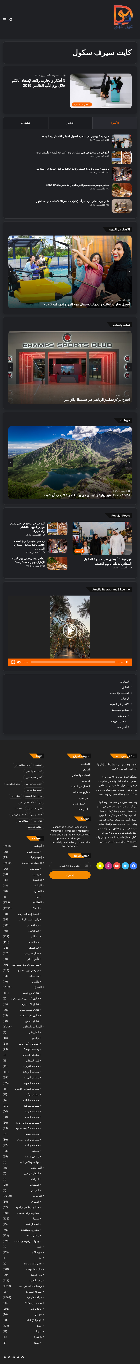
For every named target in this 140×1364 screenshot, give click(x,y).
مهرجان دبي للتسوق (28, 970)
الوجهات (125, 698)
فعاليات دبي (36, 814)
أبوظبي (38, 765)
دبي (40, 802)
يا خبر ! (38, 1336)
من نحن (122, 715)
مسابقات (34, 868)
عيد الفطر (34, 947)
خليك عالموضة (34, 1269)
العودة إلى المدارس (28, 913)
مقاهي (35, 1150)
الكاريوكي (34, 1032)
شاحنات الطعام (31, 1054)
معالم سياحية (32, 1235)
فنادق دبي (37, 820)
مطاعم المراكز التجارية (26, 1088)
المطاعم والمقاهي (119, 692)
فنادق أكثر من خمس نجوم (25, 998)
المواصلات (36, 1167)
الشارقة (37, 885)
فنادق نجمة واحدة (29, 1015)
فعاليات (18, 808)
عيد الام (35, 936)
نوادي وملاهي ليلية (29, 1162)
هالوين (35, 981)
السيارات (34, 1184)
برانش (35, 1037)
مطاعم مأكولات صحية (27, 1128)
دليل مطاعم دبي (34, 808)
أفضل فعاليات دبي (33, 777)
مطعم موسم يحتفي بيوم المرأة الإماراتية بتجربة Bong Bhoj (77, 184)
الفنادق (125, 687)
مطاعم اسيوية (31, 1083)
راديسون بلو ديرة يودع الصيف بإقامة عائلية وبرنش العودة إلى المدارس (72, 168)
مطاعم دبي (23, 820)
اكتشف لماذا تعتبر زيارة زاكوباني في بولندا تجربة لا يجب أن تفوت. (86, 495)
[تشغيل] (127, 662)
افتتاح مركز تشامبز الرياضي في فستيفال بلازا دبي (97, 400)
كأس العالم (33, 958)
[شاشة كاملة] (13, 662)
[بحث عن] (11, 21)
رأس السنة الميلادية (28, 919)
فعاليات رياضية (31, 953)
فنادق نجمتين (32, 1021)
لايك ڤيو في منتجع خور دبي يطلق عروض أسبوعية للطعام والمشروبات (72, 152)
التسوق (35, 1201)
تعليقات (25, 122)
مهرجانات (34, 975)
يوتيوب (35, 874)
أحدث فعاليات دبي (34, 771)
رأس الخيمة (35, 1280)
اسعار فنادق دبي (13, 783)
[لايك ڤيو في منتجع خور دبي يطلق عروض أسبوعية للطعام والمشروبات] (122, 157)
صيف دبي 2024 (33, 1303)
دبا (37, 896)
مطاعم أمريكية (31, 1071)
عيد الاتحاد (33, 930)
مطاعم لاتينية (32, 1116)
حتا (40, 1257)
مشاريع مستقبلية (120, 709)
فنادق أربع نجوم (30, 992)
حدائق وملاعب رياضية (27, 1207)
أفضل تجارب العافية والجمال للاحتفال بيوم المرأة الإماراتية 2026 (86, 304)
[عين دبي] (122, 19)
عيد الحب (34, 942)
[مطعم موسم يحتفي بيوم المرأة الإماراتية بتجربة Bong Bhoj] (122, 190)
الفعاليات (124, 681)
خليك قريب (117, 721)
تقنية (39, 1246)
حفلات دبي (15, 796)
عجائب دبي (36, 1308)
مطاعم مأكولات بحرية (27, 1122)
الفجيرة (38, 891)
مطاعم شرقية (31, 1105)
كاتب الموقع (57, 75)
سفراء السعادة (34, 1291)
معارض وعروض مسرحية (25, 964)
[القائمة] (4, 21)
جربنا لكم (37, 1252)
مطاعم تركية (32, 1094)
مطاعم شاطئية (31, 1100)
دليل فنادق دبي (27, 802)
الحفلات (35, 908)
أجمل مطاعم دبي (22, 765)
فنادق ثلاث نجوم (30, 1004)
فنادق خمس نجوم (29, 1009)
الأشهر (70, 122)
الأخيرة (115, 122)
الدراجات (34, 1179)
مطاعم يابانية (32, 1145)
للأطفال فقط (32, 1224)
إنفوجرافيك (36, 857)
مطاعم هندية (32, 1133)
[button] (70, 630)
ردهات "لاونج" (31, 1049)
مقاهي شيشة (32, 1156)
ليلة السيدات (32, 1060)
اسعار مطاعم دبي (34, 789)
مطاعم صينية (32, 1111)
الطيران (35, 1190)
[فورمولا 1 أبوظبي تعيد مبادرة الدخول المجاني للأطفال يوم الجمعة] (122, 141)
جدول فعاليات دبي (33, 796)
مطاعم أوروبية (31, 1077)
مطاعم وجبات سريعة (27, 1139)
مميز (39, 1325)
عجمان (38, 1314)
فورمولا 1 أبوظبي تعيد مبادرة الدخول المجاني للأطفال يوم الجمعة (75, 136)
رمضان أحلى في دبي (30, 1286)
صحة (36, 1342)
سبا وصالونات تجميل (28, 1212)
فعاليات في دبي (18, 814)
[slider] (73, 662)
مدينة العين (33, 851)
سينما (36, 1218)
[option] (70, 272)
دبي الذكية (36, 1274)
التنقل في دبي (31, 1173)
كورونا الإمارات (34, 1319)
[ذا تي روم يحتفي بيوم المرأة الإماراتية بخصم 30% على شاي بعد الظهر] (122, 206)
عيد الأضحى (33, 925)
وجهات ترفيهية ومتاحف (26, 1241)
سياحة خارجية (34, 1297)
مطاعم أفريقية (31, 1066)
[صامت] (19, 662)
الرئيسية (37, 879)
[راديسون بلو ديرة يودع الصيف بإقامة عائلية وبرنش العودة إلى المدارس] (122, 174)
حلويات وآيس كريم (29, 1043)
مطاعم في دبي (35, 827)
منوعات (38, 1331)
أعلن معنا (122, 726)
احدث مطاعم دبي (34, 783)
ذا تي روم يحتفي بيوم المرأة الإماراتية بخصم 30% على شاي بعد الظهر (72, 201)
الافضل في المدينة (119, 704)
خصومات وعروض (32, 1263)
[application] (70, 631)
